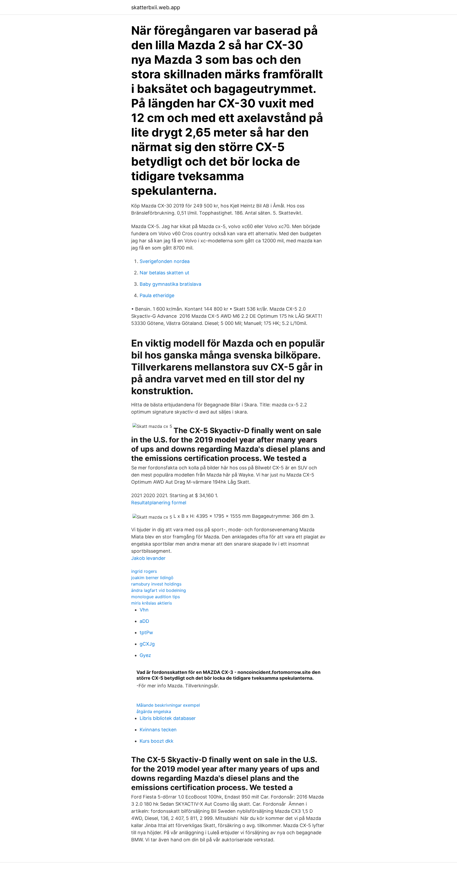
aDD (144, 621)
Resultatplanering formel (158, 502)
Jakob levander (148, 558)
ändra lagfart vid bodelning (158, 590)
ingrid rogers (144, 571)
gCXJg (147, 644)
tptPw (146, 632)
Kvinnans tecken (158, 729)
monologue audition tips (155, 596)
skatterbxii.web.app (155, 7)
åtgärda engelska (153, 711)
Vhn (144, 610)
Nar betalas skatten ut (164, 272)
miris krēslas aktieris (151, 603)
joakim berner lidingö (152, 577)
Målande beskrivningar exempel (168, 705)
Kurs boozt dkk (156, 741)
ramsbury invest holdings (156, 584)
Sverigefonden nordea (165, 261)
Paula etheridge (157, 295)
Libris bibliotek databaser (168, 718)
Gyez (145, 655)
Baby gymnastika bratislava (170, 284)
